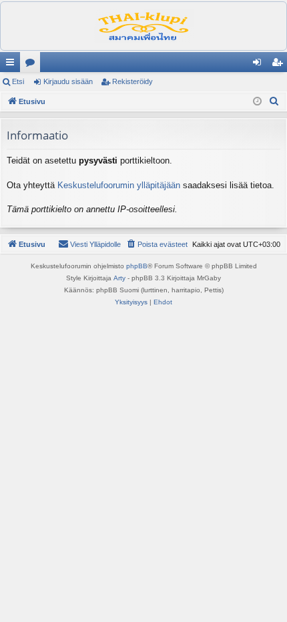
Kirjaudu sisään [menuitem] (259, 64)
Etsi (18, 81)
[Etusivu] (143, 26)
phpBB (137, 266)
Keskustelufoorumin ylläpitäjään (118, 185)
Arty (119, 278)
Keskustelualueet (32, 64)
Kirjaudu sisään (68, 81)
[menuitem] (274, 101)
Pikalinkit (12, 64)
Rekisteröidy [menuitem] (280, 64)
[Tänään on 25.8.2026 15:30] (257, 101)
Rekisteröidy (132, 81)
